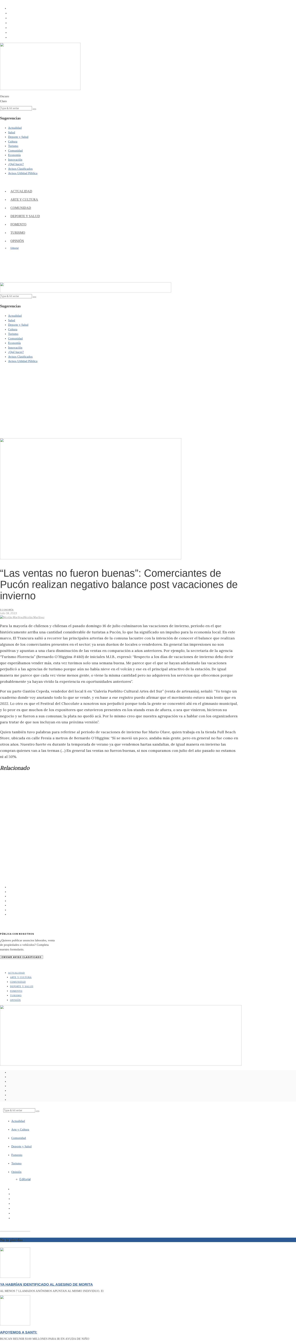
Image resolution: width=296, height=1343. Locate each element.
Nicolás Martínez (34, 617)
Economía (7, 610)
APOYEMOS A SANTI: (18, 1332)
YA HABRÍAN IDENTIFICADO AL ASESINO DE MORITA (46, 1284)
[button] (34, 109)
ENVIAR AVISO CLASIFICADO (21, 957)
